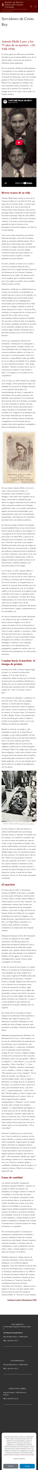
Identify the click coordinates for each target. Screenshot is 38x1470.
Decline (10, 1466)
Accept (27, 1466)
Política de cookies (14, 1454)
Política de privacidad (27, 1454)
